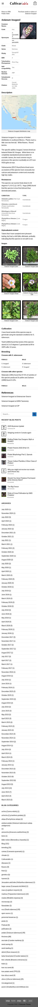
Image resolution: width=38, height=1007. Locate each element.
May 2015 (5, 714)
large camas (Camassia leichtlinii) (14, 886)
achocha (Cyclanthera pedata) (12, 815)
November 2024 (7, 513)
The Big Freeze (13, 486)
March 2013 (6, 800)
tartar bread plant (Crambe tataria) (14, 956)
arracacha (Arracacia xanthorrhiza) (14, 832)
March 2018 (6, 625)
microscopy (6, 902)
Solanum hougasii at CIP (10, 406)
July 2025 (5, 509)
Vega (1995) (27, 185)
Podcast (4, 925)
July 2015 (5, 707)
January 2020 (6, 583)
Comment (10, 456)
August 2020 (6, 560)
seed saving (6, 944)
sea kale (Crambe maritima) (11, 940)
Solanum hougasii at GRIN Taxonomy (15, 401)
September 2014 (7, 742)
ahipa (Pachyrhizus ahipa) (11, 819)
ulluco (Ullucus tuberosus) (11, 979)
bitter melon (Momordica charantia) (14, 840)
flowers (4, 867)
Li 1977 (18, 185)
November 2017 (7, 641)
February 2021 (7, 548)
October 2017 (6, 645)
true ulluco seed (7, 975)
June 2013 (5, 792)
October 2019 (6, 587)
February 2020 (7, 579)
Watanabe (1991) (8, 375)
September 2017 (7, 649)
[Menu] (3, 3)
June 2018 (5, 614)
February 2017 (7, 668)
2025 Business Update (16, 426)
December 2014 (7, 734)
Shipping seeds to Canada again (19, 433)
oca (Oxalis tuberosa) (9, 909)
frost (3, 871)
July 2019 (5, 591)
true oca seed (6, 967)
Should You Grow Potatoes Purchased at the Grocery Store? (21, 479)
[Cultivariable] (19, 3)
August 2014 (6, 745)
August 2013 (6, 784)
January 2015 (6, 730)
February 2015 (7, 726)
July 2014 (5, 749)
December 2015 (7, 691)
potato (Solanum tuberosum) (12, 933)
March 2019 (6, 598)
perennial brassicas (9, 917)
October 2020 (6, 552)
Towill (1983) (6, 342)
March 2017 (6, 664)
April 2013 (5, 796)
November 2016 (7, 672)
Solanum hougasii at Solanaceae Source (16, 396)
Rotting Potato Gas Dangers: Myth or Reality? (21, 440)
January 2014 (6, 765)
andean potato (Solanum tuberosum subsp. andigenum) (17, 824)
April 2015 (5, 718)
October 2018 (6, 606)
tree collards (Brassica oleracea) (13, 960)
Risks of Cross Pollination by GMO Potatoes (20, 494)
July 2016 (5, 680)
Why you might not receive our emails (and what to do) (21, 470)
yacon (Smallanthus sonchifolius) (13, 987)
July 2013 (5, 788)
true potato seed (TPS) (10, 971)
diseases (5, 863)
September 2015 (7, 699)
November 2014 (7, 738)
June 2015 (5, 711)
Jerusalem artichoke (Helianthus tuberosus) (17, 882)
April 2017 (5, 660)
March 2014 (6, 757)
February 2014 (7, 761)
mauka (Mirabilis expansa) (11, 898)
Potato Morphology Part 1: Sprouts (20, 454)
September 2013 (7, 780)
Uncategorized (7, 983)
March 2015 (6, 722)
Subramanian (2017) (9, 167)
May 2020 (5, 567)
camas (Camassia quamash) (12, 851)
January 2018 (6, 633)
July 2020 (5, 563)
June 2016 (5, 683)
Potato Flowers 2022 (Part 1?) (18, 448)
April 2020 (5, 571)
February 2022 (7, 525)
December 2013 (7, 769)
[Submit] (34, 414)
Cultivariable (6, 859)
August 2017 (6, 653)
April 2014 (5, 753)
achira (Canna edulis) (9, 811)
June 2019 (5, 594)
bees (3, 836)
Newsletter (5, 906)
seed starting (6, 948)
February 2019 (7, 602)
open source (6, 913)
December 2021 (7, 532)
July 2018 (5, 610)
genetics (5, 875)
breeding (5, 847)
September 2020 (7, 556)
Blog (3, 844)
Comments (11, 443)
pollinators (5, 929)
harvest (4, 878)
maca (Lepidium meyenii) (11, 890)
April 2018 (5, 622)
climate (4, 855)
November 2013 (7, 773)
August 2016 (6, 676)
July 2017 (5, 656)
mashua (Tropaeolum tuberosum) (13, 894)
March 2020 (6, 575)
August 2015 (6, 703)
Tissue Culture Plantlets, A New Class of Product (22, 462)
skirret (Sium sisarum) (9, 952)
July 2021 (5, 540)
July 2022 (5, 517)
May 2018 (5, 618)
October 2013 (6, 776)
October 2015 (6, 695)
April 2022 (5, 521)
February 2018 (7, 629)
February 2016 (7, 687)
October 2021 (6, 536)
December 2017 (7, 637)
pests (3, 921)
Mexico (21, 140)
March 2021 (6, 544)
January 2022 (6, 529)
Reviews (5, 936)
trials (3, 964)
